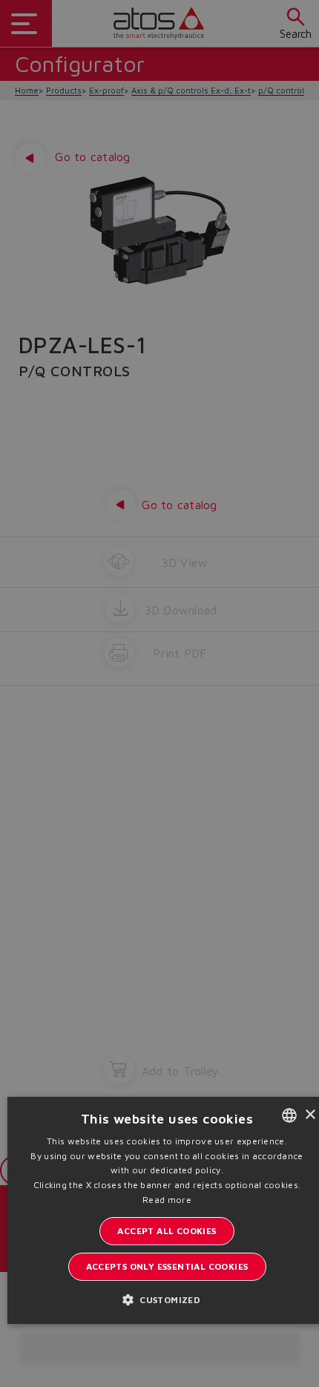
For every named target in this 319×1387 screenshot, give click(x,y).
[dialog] (159, 693)
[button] (167, 1299)
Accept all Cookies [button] (166, 1230)
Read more (166, 1199)
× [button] (309, 1115)
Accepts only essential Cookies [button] (167, 1266)
